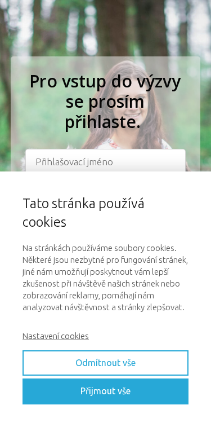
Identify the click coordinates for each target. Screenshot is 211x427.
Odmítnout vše (105, 363)
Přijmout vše (105, 391)
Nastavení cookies (56, 336)
